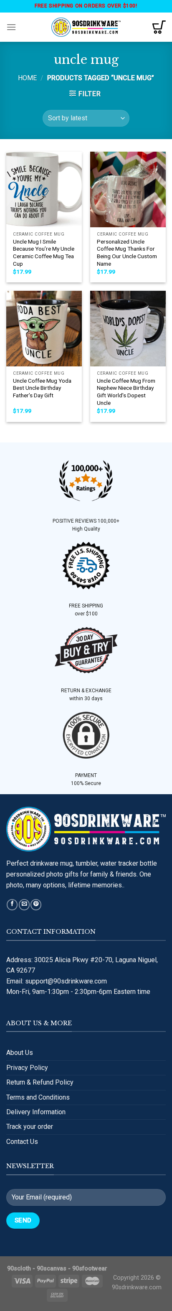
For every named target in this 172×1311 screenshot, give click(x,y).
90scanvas (51, 1268)
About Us (19, 1053)
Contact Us (22, 1142)
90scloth (19, 1268)
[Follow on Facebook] (12, 904)
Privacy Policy (27, 1068)
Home (27, 78)
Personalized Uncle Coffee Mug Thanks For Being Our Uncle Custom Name (127, 252)
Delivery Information (36, 1112)
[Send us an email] (24, 904)
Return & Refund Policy (39, 1082)
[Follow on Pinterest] (35, 904)
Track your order (29, 1127)
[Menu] (11, 27)
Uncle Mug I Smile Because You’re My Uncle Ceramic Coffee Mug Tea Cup (43, 252)
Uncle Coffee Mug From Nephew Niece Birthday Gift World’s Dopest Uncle (126, 391)
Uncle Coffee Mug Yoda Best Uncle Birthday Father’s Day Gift (42, 388)
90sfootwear (89, 1268)
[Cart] (159, 27)
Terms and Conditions (38, 1097)
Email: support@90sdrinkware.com (56, 981)
